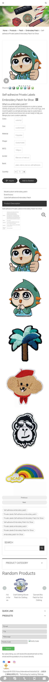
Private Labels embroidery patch (15, 526)
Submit (8, 648)
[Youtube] (9, 662)
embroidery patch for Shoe (13, 534)
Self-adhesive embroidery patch (15, 510)
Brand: (6, 195)
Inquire (11, 181)
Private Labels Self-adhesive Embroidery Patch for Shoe (23, 518)
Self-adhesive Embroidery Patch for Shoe (18, 522)
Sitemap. (40, 674)
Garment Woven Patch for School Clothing (33, 597)
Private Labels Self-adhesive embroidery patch (20, 514)
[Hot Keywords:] (42, 548)
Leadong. (34, 674)
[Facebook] (4, 662)
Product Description (12, 203)
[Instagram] (14, 662)
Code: (6, 197)
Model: (6, 192)
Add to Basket (28, 181)
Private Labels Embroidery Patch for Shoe (19, 530)
